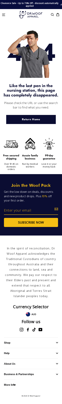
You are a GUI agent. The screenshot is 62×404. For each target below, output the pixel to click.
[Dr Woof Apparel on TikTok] (34, 329)
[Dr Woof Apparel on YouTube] (40, 329)
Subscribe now (31, 222)
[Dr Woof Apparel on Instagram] (21, 329)
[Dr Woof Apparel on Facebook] (28, 329)
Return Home (31, 119)
